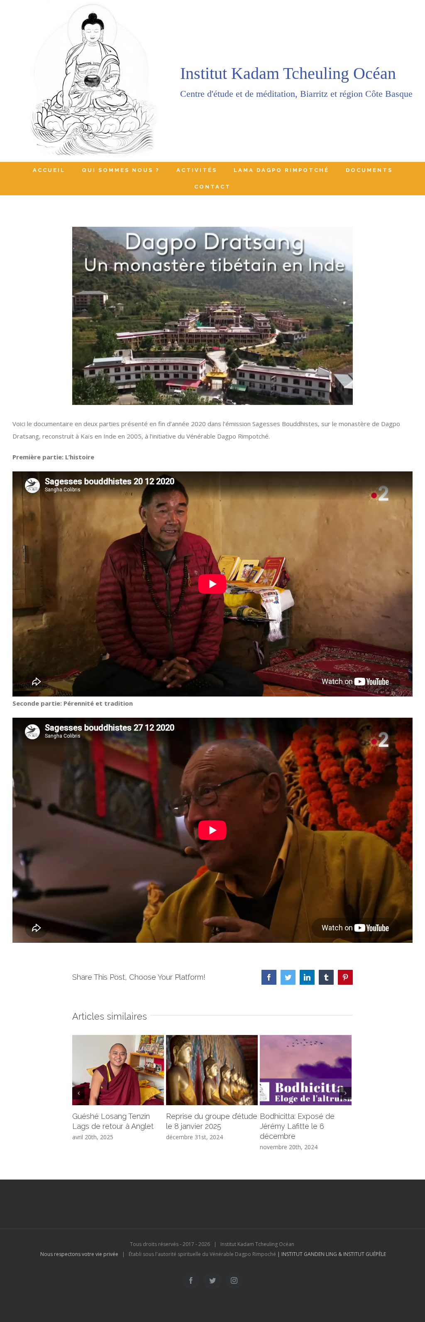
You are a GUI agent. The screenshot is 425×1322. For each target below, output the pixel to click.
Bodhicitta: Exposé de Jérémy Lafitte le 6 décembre (297, 1126)
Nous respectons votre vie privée (79, 1254)
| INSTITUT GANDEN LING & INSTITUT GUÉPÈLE (331, 1254)
